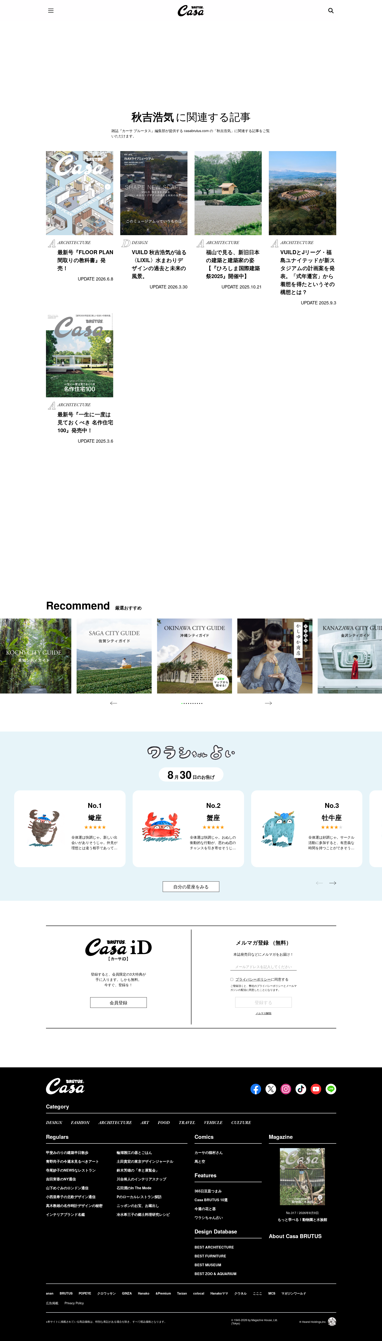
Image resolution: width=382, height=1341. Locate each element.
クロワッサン (106, 1293)
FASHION (80, 1123)
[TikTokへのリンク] (301, 1089)
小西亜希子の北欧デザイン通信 (71, 1196)
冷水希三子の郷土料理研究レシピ (143, 1214)
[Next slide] (268, 703)
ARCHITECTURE (115, 1123)
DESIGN (54, 1123)
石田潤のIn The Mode (134, 1187)
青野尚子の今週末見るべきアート (72, 1161)
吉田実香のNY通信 (61, 1179)
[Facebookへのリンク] (255, 1089)
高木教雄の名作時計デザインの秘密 (74, 1205)
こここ (257, 1293)
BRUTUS (66, 1293)
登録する (263, 1002)
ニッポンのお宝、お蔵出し (138, 1205)
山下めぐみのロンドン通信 (67, 1187)
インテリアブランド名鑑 (65, 1214)
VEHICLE (213, 1123)
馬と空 (200, 1161)
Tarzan (182, 1293)
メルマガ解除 (263, 1013)
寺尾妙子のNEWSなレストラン (71, 1170)
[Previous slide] (113, 703)
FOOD (164, 1123)
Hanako (143, 1293)
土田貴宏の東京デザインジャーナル (145, 1161)
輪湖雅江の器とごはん (134, 1152)
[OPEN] (51, 10)
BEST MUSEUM (208, 1264)
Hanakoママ (219, 1293)
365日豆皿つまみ (208, 1190)
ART (145, 1123)
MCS (271, 1293)
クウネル (240, 1293)
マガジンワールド (293, 1293)
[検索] (331, 10)
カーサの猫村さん (209, 1152)
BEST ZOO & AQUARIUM (215, 1273)
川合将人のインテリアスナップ (141, 1179)
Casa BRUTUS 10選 (211, 1199)
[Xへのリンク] (270, 1089)
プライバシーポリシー (253, 979)
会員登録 (118, 1002)
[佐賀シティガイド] (114, 656)
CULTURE (241, 1123)
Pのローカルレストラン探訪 (139, 1196)
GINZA (127, 1293)
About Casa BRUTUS (295, 1236)
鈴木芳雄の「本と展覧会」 (138, 1170)
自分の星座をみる (191, 886)
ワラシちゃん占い (209, 1217)
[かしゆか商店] (275, 656)
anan (49, 1293)
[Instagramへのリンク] (286, 1089)
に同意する (261, 979)
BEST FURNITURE (210, 1255)
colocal (198, 1293)
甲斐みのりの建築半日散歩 (67, 1152)
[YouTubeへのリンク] (316, 1089)
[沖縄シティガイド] (194, 656)
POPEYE (85, 1293)
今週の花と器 (205, 1208)
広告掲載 (52, 1303)
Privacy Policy (74, 1303)
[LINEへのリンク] (331, 1089)
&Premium (163, 1293)
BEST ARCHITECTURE (214, 1247)
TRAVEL (187, 1123)
